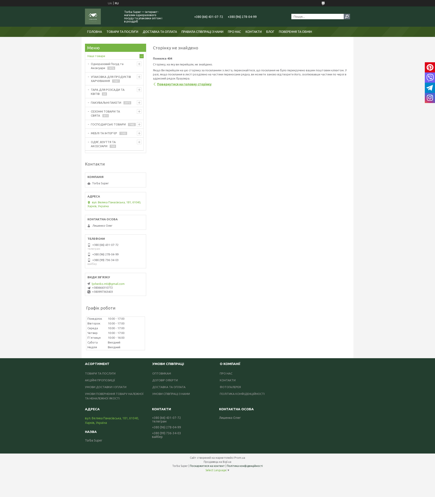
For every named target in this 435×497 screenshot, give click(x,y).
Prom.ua (239, 457)
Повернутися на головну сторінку (184, 84)
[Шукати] (347, 16)
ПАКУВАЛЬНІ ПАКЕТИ (106, 102)
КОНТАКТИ (254, 32)
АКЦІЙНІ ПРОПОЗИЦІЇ (100, 380)
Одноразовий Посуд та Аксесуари (107, 66)
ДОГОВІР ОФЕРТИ (165, 380)
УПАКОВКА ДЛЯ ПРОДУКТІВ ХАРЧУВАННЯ (111, 78)
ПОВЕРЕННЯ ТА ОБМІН (295, 32)
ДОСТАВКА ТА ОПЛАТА (160, 32)
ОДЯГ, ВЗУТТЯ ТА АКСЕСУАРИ (103, 144)
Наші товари (96, 56)
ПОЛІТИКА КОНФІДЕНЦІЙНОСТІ (242, 393)
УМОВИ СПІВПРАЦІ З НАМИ (171, 393)
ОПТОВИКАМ (161, 373)
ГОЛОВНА (94, 32)
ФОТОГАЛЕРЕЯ (230, 387)
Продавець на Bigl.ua (217, 461)
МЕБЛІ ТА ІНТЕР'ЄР (104, 133)
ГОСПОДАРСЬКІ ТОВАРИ (108, 124)
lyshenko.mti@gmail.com (108, 283)
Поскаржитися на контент (207, 465)
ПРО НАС (234, 32)
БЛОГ (270, 32)
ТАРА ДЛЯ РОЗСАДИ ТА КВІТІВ (108, 91)
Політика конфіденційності (245, 465)
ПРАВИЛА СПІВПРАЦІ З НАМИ (202, 32)
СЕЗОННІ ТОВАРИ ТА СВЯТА (105, 113)
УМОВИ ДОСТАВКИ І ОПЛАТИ (105, 387)
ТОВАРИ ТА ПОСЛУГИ (122, 32)
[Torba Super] (102, 16)
